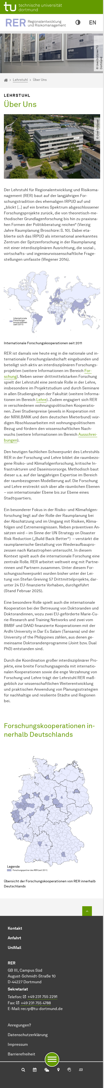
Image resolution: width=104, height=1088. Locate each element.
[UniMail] (81, 1070)
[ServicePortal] (69, 1070)
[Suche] (23, 1070)
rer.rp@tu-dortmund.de (42, 1008)
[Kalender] (34, 1070)
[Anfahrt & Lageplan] (58, 1070)
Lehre (41, 399)
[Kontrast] (78, 22)
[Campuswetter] (46, 1070)
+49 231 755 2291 (42, 996)
